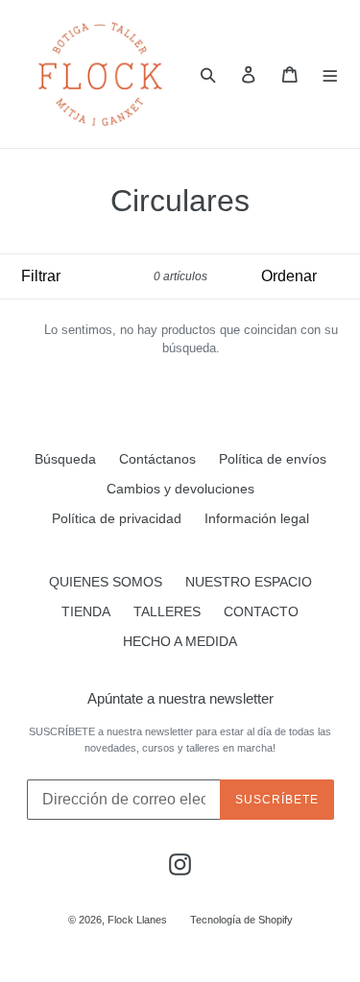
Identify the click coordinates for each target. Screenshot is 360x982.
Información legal (256, 518)
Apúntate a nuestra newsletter (180, 698)
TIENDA (85, 611)
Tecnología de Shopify (241, 919)
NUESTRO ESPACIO (248, 581)
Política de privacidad (116, 518)
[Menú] (330, 74)
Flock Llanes (137, 919)
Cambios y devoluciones (180, 488)
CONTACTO (261, 611)
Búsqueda (65, 459)
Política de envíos (272, 459)
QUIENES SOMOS (105, 581)
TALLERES (167, 611)
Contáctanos (157, 459)
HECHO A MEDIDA (180, 641)
